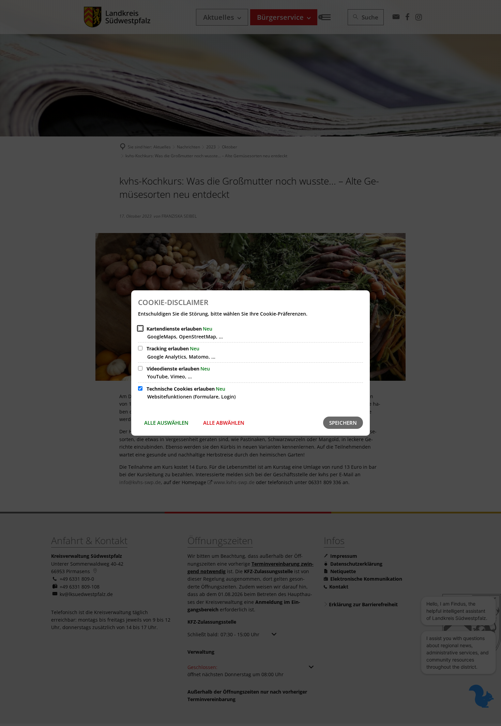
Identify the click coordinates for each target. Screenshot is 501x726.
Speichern (343, 422)
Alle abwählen (223, 422)
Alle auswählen (166, 422)
